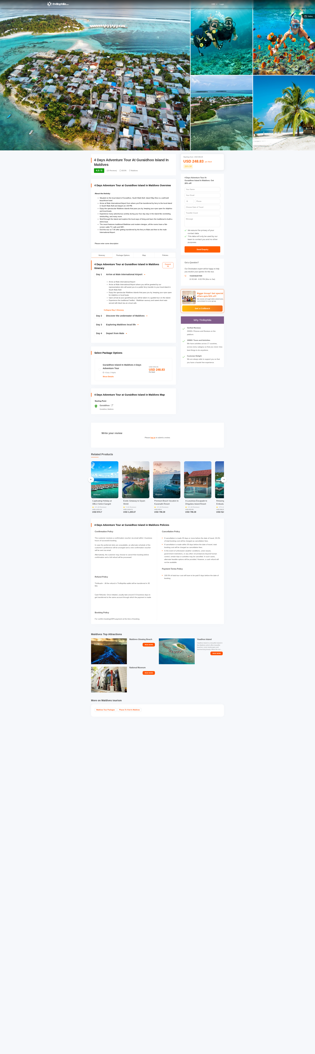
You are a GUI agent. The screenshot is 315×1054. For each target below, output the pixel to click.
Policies (165, 255)
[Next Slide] (224, 479)
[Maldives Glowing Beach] (109, 651)
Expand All (168, 265)
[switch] (133, 275)
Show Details (108, 377)
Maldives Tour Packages (105, 710)
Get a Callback (202, 308)
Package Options (123, 255)
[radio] (133, 369)
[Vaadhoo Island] (177, 651)
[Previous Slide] (91, 479)
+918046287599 (195, 276)
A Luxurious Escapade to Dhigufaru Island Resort (196, 502)
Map (144, 255)
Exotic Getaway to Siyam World (134, 502)
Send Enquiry (202, 249)
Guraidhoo (105, 405)
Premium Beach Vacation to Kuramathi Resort (166, 502)
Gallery (310, 16)
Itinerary (102, 255)
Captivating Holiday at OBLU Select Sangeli (102, 502)
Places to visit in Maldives (129, 710)
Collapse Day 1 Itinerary (114, 310)
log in (152, 438)
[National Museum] (109, 679)
